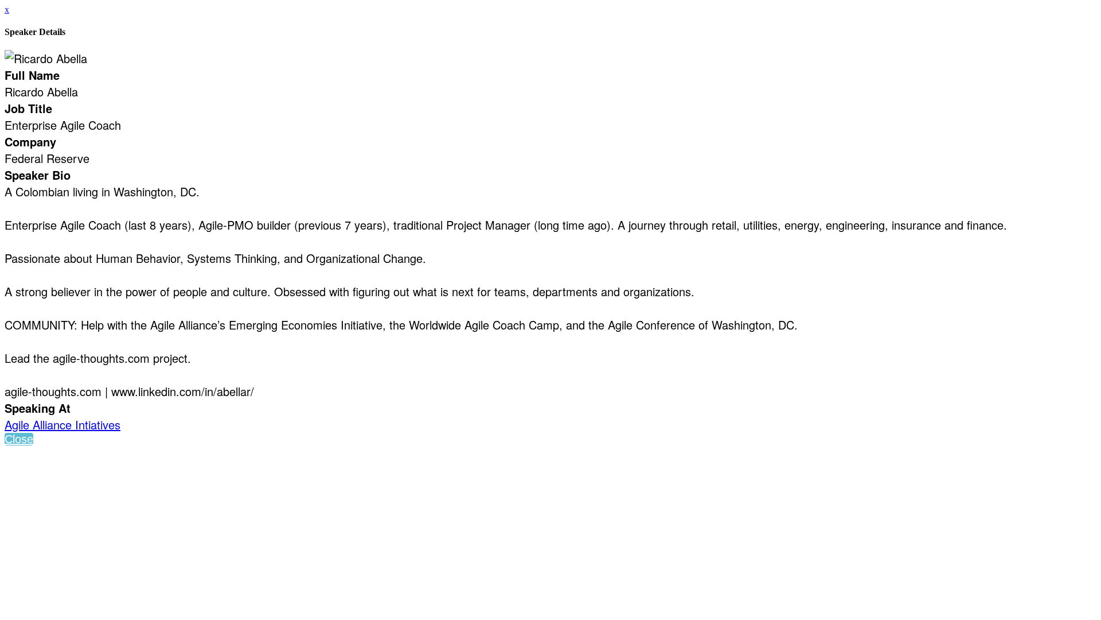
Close (19, 439)
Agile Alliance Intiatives (62, 424)
